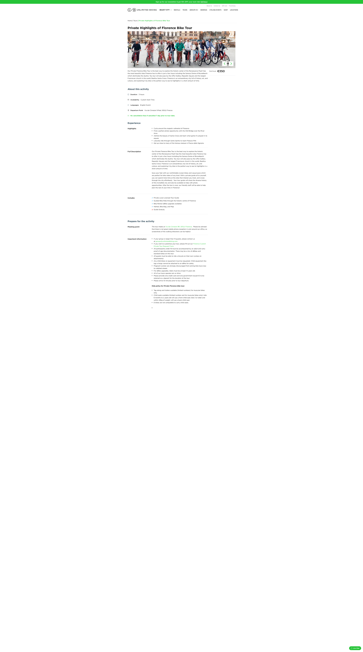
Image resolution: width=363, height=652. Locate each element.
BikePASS (204, 10)
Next (231, 63)
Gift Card (224, 6)
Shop (226, 10)
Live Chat (356, 648)
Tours (185, 10)
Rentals (177, 10)
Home (130, 21)
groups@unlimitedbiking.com (167, 241)
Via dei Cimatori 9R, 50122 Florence (178, 227)
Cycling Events (215, 10)
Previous (224, 63)
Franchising (232, 6)
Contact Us (217, 6)
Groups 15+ (194, 10)
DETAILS (204, 2)
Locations (234, 10)
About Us (209, 6)
